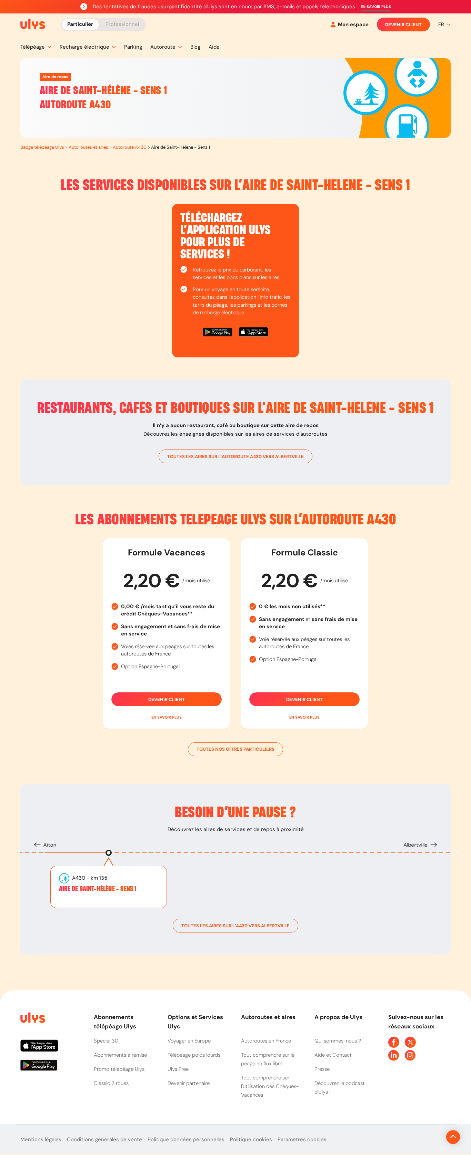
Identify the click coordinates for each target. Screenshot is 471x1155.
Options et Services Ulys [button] (195, 1021)
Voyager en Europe (189, 1040)
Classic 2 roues (111, 1083)
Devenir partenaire (189, 1083)
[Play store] (218, 333)
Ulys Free (178, 1069)
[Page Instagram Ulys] (410, 1055)
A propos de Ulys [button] (338, 1017)
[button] (376, 7)
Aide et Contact (333, 1055)
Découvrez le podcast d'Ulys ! (339, 1087)
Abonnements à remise (120, 1055)
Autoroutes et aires (88, 147)
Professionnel (122, 24)
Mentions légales (40, 1139)
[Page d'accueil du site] (32, 1019)
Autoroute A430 (130, 147)
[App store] (253, 333)
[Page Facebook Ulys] (393, 1042)
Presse (322, 1069)
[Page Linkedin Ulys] (393, 1055)
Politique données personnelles (186, 1139)
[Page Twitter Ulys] (410, 1042)
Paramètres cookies (302, 1139)
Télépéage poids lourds (194, 1055)
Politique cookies (251, 1139)
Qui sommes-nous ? (337, 1040)
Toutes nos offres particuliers (235, 749)
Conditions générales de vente (104, 1139)
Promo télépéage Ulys (119, 1069)
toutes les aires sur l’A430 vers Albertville (235, 926)
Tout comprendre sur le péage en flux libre (267, 1059)
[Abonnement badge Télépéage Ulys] (32, 24)
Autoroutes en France (266, 1040)
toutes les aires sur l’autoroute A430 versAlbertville (235, 457)
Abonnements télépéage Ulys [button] (115, 1021)
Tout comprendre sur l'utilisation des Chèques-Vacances (270, 1086)
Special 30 (106, 1040)
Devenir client (403, 25)
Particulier (80, 24)
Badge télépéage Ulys (42, 147)
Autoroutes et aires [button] (268, 1017)
